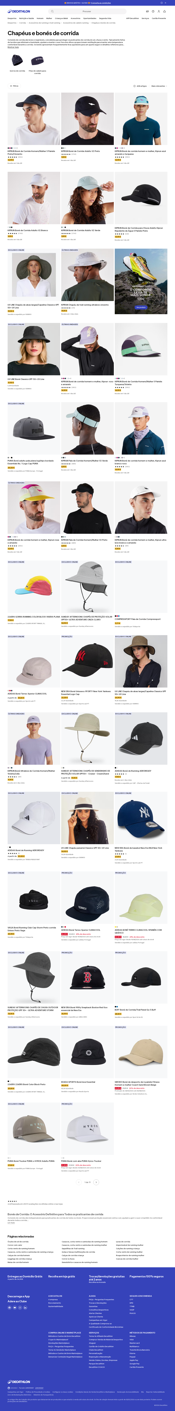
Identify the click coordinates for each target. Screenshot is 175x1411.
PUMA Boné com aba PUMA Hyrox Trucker (81, 1161)
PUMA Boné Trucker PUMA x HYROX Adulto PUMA (31, 1161)
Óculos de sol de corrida (18, 1242)
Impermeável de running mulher (129, 1245)
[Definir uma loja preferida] (147, 11)
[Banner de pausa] (162, 3)
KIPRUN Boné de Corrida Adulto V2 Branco (28, 230)
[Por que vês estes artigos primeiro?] (134, 86)
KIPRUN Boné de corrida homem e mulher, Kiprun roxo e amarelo (87, 383)
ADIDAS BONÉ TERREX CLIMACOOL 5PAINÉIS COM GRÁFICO (138, 931)
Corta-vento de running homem (21, 1249)
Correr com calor (15, 1245)
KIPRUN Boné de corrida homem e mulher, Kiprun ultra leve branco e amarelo (141, 541)
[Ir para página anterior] (79, 1182)
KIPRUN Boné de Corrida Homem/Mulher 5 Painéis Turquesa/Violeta (139, 383)
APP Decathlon (132, 18)
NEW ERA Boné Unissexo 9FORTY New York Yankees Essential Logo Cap (86, 692)
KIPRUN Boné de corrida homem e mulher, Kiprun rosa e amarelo (34, 541)
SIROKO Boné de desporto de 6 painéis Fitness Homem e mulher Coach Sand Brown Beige (137, 1083)
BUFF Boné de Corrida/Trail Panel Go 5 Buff (135, 1010)
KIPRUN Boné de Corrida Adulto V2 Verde (80, 230)
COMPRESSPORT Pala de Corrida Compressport (138, 619)
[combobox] (159, 86)
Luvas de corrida (123, 1242)
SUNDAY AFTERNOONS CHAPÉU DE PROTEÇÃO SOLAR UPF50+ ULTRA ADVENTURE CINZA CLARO (87, 618)
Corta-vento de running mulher (129, 1252)
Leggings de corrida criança (20, 1259)
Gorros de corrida (17, 71)
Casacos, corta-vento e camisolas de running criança (30, 1252)
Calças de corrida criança (73, 1255)
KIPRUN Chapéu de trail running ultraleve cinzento (85, 305)
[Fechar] (165, 3)
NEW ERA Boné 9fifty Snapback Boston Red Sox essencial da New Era (84, 1008)
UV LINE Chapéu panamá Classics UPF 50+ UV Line (85, 848)
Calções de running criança (128, 1249)
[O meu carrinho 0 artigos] (164, 11)
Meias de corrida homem (18, 1262)
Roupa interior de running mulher (130, 1255)
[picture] (34, 119)
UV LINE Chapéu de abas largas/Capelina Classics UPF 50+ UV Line (33, 306)
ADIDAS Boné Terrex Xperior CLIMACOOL (27, 694)
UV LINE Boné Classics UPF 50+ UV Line (26, 379)
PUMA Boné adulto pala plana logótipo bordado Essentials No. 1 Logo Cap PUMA (31, 462)
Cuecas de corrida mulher (127, 1259)
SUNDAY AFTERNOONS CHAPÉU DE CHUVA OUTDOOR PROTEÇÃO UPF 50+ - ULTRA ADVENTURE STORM (33, 1008)
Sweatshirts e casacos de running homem (80, 1262)
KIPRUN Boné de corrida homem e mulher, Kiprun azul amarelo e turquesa (140, 152)
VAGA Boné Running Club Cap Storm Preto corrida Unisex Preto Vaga (32, 929)
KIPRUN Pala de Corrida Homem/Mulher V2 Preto (84, 540)
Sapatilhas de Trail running (73, 1249)
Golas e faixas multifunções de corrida (78, 1252)
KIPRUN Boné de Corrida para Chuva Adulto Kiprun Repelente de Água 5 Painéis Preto (139, 229)
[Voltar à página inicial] (19, 11)
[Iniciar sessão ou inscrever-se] (159, 11)
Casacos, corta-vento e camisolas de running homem (85, 1242)
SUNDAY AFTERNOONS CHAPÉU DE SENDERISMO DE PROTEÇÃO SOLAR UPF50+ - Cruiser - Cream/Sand (85, 772)
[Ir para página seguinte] (96, 1182)
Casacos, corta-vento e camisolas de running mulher (84, 1245)
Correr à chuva (68, 1259)
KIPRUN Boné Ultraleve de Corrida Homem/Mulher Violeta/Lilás (31, 772)
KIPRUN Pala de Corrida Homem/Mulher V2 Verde (84, 461)
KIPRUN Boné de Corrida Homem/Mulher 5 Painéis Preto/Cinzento (31, 152)
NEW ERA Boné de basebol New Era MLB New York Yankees (139, 849)
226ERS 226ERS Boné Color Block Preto (26, 1084)
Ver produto (141, 307)
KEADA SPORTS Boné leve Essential (78, 1082)
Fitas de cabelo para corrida (37, 72)
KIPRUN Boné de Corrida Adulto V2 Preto (80, 151)
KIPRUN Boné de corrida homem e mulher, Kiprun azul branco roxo (140, 462)
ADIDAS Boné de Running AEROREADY (133, 771)
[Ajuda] (153, 11)
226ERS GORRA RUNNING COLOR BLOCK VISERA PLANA (34, 617)
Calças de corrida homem (19, 1255)
